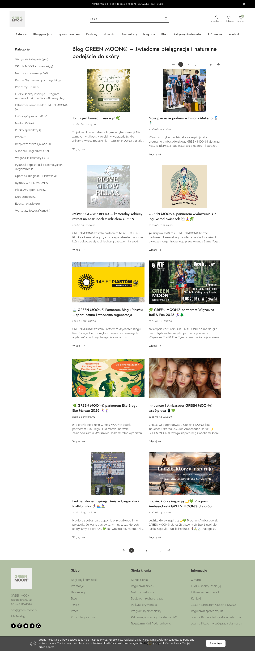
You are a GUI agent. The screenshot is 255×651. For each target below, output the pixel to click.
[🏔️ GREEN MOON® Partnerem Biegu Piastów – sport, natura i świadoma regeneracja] (108, 283)
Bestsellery (78, 592)
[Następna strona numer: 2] (218, 64)
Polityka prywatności (144, 604)
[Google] (38, 625)
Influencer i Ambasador (206, 592)
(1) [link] (24, 137)
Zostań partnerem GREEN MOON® (213, 604)
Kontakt (196, 598)
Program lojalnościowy (146, 611)
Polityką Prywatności (102, 639)
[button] (21, 34)
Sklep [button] (75, 570)
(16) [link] (37, 203)
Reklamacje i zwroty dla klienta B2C (154, 617)
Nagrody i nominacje (84, 579)
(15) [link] (47, 151)
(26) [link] (45, 73)
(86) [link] (46, 158)
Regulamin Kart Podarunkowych (152, 623)
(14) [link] (17, 109)
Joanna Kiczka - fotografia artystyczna (216, 617)
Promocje (77, 586)
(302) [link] (45, 59)
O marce (196, 579)
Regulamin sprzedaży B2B (208, 611)
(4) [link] (55, 176)
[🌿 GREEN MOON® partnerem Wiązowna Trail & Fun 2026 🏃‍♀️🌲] (185, 283)
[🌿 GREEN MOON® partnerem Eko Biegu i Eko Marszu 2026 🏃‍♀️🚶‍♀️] (108, 379)
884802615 (18, 616)
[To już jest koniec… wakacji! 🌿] (108, 92)
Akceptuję (216, 643)
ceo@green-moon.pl (24, 610)
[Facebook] (13, 625)
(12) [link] (36, 87)
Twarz (75, 604)
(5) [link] (40, 130)
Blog (74, 598)
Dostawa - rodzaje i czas (147, 598)
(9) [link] (49, 144)
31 (211, 64)
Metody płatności (142, 592)
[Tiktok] (32, 625)
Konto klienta (139, 579)
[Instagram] (19, 625)
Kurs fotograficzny (83, 617)
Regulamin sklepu (142, 586)
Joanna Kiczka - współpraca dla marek (216, 623)
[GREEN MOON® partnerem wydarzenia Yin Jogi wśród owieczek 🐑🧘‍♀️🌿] (185, 188)
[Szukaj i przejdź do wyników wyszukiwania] (166, 19)
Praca (75, 611)
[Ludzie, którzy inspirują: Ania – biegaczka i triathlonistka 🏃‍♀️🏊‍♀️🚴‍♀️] (108, 475)
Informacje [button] (199, 570)
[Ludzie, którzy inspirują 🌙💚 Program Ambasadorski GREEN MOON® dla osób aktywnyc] (185, 475)
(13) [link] (58, 80)
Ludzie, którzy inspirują (206, 586)
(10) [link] (31, 123)
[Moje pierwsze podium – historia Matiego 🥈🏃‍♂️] (185, 92)
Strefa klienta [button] (141, 570)
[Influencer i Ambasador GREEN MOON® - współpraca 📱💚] (185, 379)
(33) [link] (50, 66)
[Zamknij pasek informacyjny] (243, 4)
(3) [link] (63, 98)
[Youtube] (25, 625)
